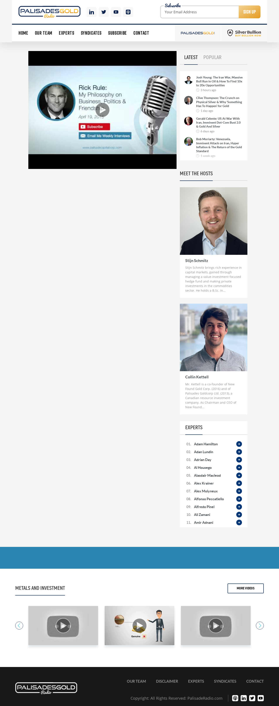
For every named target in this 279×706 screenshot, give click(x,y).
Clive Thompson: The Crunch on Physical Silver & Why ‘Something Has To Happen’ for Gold (219, 101)
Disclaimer (167, 681)
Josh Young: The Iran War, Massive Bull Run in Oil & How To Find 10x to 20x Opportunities (219, 81)
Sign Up (249, 12)
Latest (191, 57)
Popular (212, 57)
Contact (141, 33)
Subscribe (117, 33)
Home (23, 33)
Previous (19, 625)
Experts (66, 33)
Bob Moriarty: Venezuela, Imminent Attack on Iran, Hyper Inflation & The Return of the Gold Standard (219, 145)
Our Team (43, 33)
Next (260, 625)
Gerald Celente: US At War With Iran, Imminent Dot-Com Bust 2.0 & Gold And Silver (218, 122)
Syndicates (91, 33)
